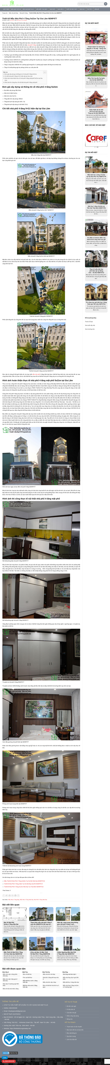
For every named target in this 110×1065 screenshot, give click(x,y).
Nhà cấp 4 (61, 9)
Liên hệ (96, 9)
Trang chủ (4, 13)
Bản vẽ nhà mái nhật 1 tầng (10, 988)
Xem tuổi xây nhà (90, 325)
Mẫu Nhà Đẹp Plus (28, 9)
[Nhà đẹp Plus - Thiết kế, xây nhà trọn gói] (23, 3)
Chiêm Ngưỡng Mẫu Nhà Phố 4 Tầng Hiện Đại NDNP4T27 (66, 953)
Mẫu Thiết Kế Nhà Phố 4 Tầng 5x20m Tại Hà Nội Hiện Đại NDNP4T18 (24, 881)
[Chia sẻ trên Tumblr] (18, 895)
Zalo (4, 1057)
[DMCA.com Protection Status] (10, 1053)
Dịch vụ (82, 9)
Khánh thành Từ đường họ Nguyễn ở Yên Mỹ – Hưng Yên (96, 47)
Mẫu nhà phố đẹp (13, 13)
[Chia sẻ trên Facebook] (3, 895)
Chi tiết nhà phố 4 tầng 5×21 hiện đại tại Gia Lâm (18, 76)
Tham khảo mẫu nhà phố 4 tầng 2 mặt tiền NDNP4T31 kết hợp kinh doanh (41, 923)
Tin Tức (89, 9)
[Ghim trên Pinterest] (9, 895)
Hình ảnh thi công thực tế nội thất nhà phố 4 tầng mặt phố (21, 82)
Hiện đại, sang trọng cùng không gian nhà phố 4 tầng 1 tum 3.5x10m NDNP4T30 (67, 923)
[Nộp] (105, 4)
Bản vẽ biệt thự (27, 974)
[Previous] (89, 139)
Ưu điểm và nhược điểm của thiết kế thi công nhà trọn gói (96, 238)
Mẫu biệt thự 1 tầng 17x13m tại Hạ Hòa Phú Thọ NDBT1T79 (96, 175)
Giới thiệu (6, 9)
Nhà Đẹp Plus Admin (22, 20)
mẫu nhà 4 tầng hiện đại (26, 899)
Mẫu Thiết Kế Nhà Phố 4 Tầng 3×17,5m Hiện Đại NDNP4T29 (13, 953)
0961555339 (9, 1061)
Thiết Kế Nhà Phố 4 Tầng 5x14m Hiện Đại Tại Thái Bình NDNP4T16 (23, 886)
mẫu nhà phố (36, 374)
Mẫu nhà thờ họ (16, 9)
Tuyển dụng (23, 1060)
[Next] (103, 139)
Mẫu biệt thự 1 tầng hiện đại (71, 982)
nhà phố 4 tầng (32, 45)
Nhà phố (52, 9)
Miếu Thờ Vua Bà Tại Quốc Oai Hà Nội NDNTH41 (96, 79)
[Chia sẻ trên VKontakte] (12, 895)
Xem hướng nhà (89, 329)
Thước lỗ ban (89, 321)
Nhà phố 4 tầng (24, 13)
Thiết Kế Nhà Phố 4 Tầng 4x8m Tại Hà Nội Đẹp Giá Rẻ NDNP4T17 (23, 884)
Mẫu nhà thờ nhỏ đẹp (49, 974)
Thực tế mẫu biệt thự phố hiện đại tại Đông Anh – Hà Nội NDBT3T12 (96, 271)
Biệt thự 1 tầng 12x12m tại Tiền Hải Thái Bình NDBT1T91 (96, 207)
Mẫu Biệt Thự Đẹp (41, 9)
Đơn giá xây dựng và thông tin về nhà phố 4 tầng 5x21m (21, 74)
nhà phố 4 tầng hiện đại (40, 899)
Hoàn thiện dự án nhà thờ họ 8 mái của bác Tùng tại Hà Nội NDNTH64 (96, 111)
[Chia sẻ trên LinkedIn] (15, 895)
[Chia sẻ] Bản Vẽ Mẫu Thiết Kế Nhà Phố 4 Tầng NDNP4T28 (40, 953)
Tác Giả (17, 1060)
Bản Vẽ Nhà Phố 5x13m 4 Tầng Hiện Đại (11, 923)
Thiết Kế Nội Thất (71, 9)
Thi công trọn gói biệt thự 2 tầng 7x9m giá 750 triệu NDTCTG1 (96, 303)
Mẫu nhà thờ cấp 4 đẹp (49, 982)
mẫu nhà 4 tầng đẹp (13, 899)
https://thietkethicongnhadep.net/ (20, 1028)
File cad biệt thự (27, 977)
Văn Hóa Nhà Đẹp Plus (34, 1060)
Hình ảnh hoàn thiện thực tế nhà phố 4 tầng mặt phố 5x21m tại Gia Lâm (23, 79)
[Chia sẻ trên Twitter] (6, 895)
